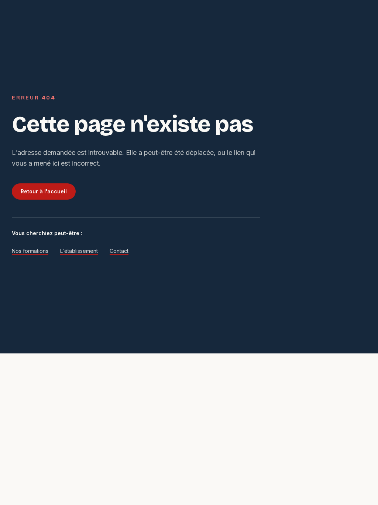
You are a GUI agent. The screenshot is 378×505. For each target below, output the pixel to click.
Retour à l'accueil (44, 191)
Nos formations (30, 251)
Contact (119, 251)
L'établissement (79, 251)
